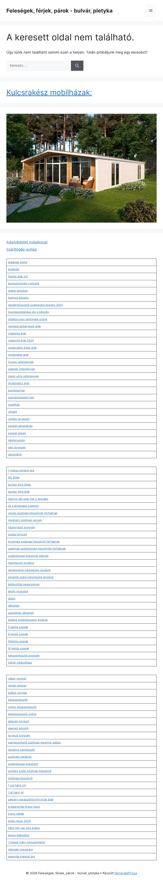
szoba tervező (17, 534)
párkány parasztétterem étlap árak (30, 799)
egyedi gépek (17, 433)
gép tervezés (17, 447)
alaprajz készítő (18, 728)
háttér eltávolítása (20, 662)
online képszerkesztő (22, 707)
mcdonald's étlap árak (22, 347)
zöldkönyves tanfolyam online (27, 319)
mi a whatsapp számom (23, 506)
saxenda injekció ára (21, 856)
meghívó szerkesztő (21, 749)
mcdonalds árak (18, 354)
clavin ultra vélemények (23, 376)
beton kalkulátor (19, 835)
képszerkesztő (18, 699)
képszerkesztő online (22, 714)
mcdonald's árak (18, 383)
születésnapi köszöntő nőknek (28, 555)
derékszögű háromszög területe (29, 570)
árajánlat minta (17, 262)
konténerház (16, 390)
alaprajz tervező (18, 721)
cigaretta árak (17, 333)
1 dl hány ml (16, 792)
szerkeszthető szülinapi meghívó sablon (34, 742)
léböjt (11, 598)
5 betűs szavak (18, 627)
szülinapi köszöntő (20, 778)
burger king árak (19, 491)
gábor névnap (17, 678)
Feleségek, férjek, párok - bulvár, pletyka (59, 10)
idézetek (14, 605)
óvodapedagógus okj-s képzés (28, 312)
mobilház (14, 404)
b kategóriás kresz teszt (24, 806)
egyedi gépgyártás (20, 426)
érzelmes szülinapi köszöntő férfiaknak (34, 541)
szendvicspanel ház (21, 397)
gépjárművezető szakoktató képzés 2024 (35, 305)
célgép (12, 411)
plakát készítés (18, 290)
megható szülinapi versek (25, 520)
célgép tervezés (19, 419)
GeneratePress (125, 873)
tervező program (19, 735)
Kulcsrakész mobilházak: (49, 92)
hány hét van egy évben (24, 828)
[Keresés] (77, 66)
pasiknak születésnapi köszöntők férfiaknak (37, 548)
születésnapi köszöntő (23, 764)
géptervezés (16, 440)
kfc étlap (14, 477)
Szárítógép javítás (21, 249)
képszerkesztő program (23, 655)
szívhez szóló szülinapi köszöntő (29, 771)
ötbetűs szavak (18, 641)
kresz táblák (16, 813)
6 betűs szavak (18, 634)
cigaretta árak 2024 (21, 340)
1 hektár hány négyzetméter (26, 842)
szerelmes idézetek (21, 612)
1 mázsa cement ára (21, 470)
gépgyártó (15, 454)
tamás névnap (17, 685)
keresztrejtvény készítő (23, 283)
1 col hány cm (17, 785)
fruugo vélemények (21, 362)
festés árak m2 (18, 276)
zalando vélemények (21, 369)
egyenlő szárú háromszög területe (31, 577)
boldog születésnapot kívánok (28, 619)
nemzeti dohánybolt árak (24, 326)
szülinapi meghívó (20, 756)
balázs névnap (17, 692)
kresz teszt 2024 (19, 821)
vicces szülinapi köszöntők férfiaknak (32, 513)
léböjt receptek (18, 591)
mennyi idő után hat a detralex (28, 498)
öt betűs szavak (18, 648)
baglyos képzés (18, 297)
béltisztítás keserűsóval (23, 584)
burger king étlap (19, 484)
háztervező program (21, 527)
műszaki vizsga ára (20, 849)
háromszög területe (21, 562)
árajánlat (13, 269)
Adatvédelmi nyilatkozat (27, 242)
